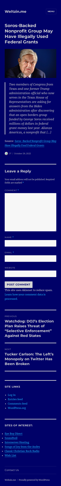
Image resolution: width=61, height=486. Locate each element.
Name (9, 237)
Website (10, 267)
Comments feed (17, 403)
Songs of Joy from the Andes (22, 446)
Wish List (10, 455)
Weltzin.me (15, 11)
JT (10, 153)
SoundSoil (11, 438)
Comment (12, 190)
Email (9, 252)
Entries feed (15, 399)
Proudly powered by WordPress (34, 480)
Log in (12, 394)
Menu (51, 11)
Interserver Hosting (17, 442)
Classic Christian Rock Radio (22, 451)
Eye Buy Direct (14, 433)
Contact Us (12, 470)
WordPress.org (17, 408)
